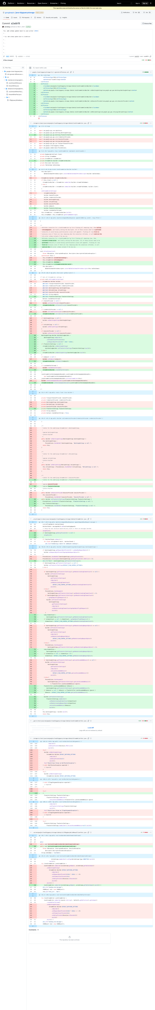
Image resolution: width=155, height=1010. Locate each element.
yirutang (7, 26)
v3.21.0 (20, 56)
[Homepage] (4, 3)
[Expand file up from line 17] (33, 126)
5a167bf (137, 56)
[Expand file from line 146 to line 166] (33, 273)
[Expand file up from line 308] (33, 896)
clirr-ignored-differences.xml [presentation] (15, 74)
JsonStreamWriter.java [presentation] (15, 83)
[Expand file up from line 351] (33, 419)
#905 (36, 31)
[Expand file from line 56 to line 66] (33, 169)
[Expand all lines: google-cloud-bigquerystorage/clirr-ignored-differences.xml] (73, 72)
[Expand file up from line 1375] (33, 780)
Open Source (42, 3)
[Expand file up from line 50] (33, 152)
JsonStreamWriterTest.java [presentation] (16, 91)
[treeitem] (13, 86)
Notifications (126, 12)
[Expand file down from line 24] (33, 150)
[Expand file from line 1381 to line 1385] (33, 802)
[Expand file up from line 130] (33, 219)
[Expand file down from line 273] (33, 546)
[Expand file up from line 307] (33, 394)
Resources (31, 3)
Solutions (20, 3)
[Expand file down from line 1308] (33, 778)
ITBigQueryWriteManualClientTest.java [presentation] (20, 100)
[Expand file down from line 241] (33, 894)
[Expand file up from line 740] (33, 548)
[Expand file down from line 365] (33, 514)
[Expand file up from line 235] (33, 857)
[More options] (150, 72)
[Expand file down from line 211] (33, 855)
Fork (137, 12)
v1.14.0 (28, 56)
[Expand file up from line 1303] (33, 741)
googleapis (9, 12)
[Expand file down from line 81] (33, 217)
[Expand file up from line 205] (33, 835)
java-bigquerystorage (25, 12)
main (7, 56)
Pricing (63, 3)
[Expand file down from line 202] (33, 391)
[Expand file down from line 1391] (33, 828)
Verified (28, 26)
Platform (11, 3)
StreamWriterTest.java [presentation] (15, 94)
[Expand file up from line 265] (33, 522)
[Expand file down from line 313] (33, 417)
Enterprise (53, 3)
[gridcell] (91, 75)
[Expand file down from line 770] (33, 716)
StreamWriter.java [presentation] (14, 86)
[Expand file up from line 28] (32, 75)
